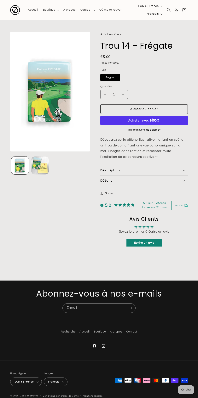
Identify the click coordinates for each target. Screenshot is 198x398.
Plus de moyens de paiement (144, 130)
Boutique (100, 331)
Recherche (68, 331)
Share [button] (109, 193)
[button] (50, 10)
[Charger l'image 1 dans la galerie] (20, 165)
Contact (131, 331)
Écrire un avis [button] (144, 242)
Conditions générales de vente (61, 396)
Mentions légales (93, 396)
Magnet (110, 77)
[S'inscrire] (130, 308)
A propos (116, 331)
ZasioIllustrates (29, 396)
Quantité (106, 86)
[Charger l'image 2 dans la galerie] (40, 165)
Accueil (84, 331)
